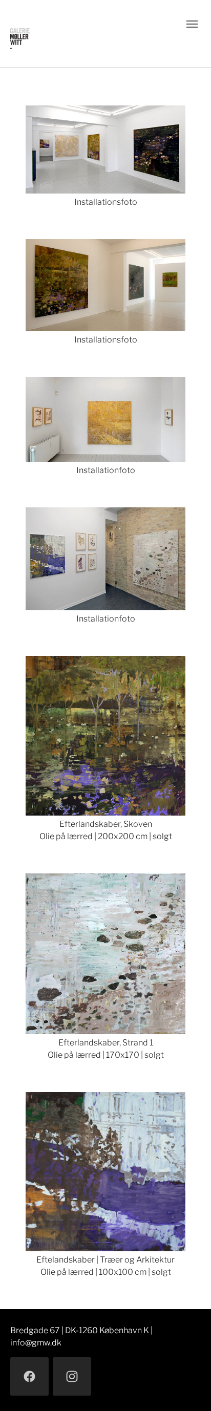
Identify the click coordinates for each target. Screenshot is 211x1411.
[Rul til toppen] (188, 1388)
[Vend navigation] (192, 24)
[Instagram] (72, 1376)
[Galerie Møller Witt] (86, 33)
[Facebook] (29, 1376)
